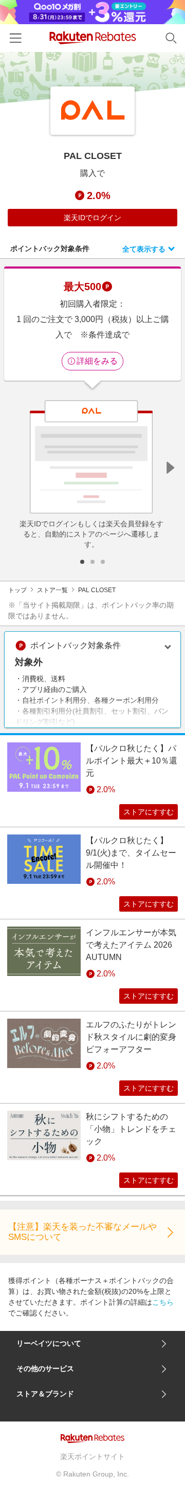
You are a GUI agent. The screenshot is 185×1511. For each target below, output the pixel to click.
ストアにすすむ (148, 812)
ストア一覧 (52, 590)
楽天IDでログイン (92, 218)
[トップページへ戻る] (93, 37)
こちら (163, 1302)
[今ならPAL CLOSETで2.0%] (92, 77)
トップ (17, 590)
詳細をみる (97, 361)
